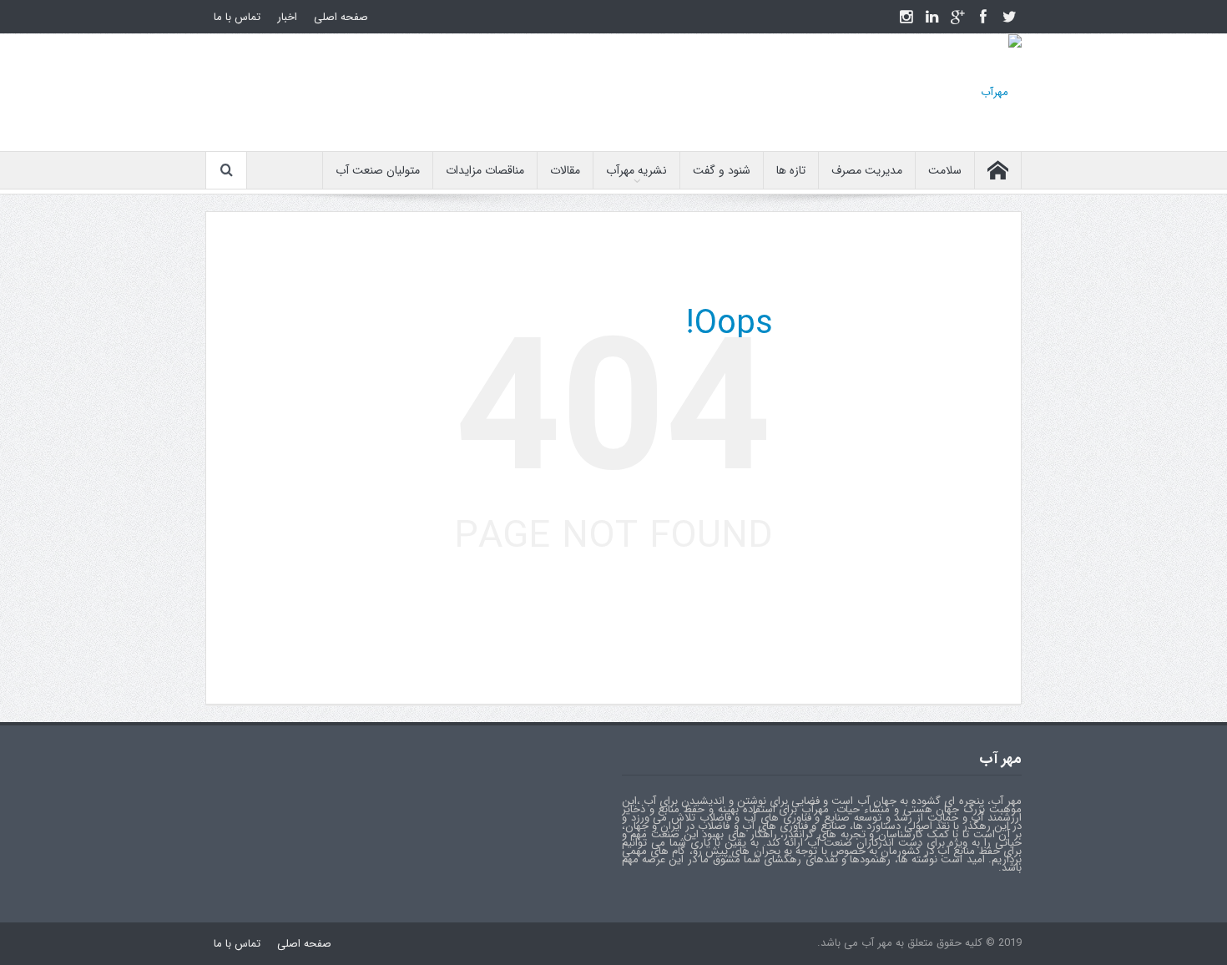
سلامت (945, 170)
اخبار (287, 17)
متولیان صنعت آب (378, 170)
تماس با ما (237, 17)
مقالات (565, 170)
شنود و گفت (721, 170)
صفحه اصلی (341, 17)
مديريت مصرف (866, 170)
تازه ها (790, 170)
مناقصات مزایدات (485, 170)
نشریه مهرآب (636, 170)
